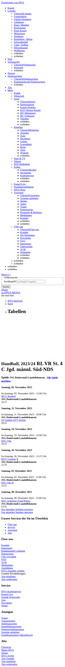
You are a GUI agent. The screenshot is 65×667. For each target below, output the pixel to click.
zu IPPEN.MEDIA (10, 292)
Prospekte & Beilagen (31, 212)
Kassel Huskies (27, 107)
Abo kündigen (8, 576)
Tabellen (24, 118)
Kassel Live (7, 594)
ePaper (4, 653)
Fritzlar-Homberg (22, 19)
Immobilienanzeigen (11, 626)
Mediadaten (26, 215)
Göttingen (19, 22)
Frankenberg (20, 16)
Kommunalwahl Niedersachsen (29, 81)
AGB (23, 249)
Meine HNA (7, 650)
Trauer (23, 206)
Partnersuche (26, 209)
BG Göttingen (27, 116)
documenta (25, 172)
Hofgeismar (20, 28)
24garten (24, 133)
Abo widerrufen (9, 579)
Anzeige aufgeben (29, 198)
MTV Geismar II (9, 459)
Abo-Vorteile (7, 658)
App (3, 600)
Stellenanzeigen (9, 623)
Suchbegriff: (10, 281)
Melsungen (19, 33)
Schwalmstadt (21, 42)
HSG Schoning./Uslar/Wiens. (16, 501)
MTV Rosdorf (8, 396)
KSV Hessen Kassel (30, 110)
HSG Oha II (7, 482)
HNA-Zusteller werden (12, 570)
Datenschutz (26, 246)
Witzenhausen (21, 47)
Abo (10, 533)
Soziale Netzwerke (10, 597)
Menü (4, 274)
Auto (22, 135)
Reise (23, 147)
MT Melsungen (28, 113)
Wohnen (24, 152)
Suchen (6, 287)
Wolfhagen (19, 50)
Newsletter (25, 238)
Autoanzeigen (8, 621)
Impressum (25, 243)
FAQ (22, 241)
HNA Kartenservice (11, 591)
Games (23, 141)
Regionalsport (27, 104)
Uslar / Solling (21, 45)
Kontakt (24, 218)
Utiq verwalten (8, 556)
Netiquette (25, 252)
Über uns (12, 524)
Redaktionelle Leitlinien (13, 551)
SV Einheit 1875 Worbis (13, 420)
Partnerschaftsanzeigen (12, 629)
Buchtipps (25, 138)
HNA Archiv (7, 655)
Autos (23, 204)
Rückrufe (18, 67)
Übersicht (6, 647)
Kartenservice (27, 175)
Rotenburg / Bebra (23, 39)
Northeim (18, 36)
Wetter (4, 605)
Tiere (22, 150)
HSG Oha (6, 441)
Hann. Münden (21, 25)
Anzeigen (12, 530)
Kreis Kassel (20, 30)
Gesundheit (26, 144)
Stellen (23, 201)
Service (11, 527)
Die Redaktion (27, 235)
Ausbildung (7, 568)
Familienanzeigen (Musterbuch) (17, 635)
